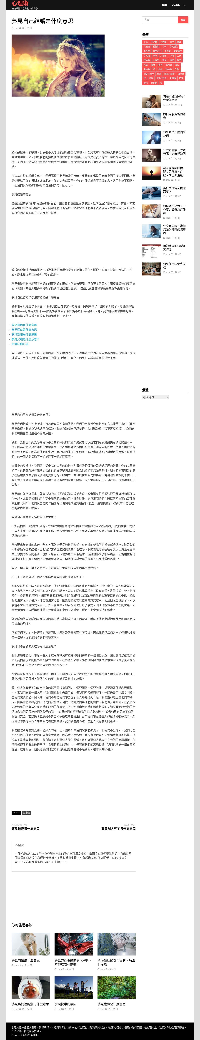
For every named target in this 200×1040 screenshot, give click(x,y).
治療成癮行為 (20, 344)
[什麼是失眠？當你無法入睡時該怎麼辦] (151, 226)
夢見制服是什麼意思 (24, 334)
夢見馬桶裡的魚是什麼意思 (30, 1004)
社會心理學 (149, 73)
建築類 (147, 60)
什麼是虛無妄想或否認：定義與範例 (174, 152)
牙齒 (160, 69)
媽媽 (155, 55)
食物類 (154, 83)
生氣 (177, 69)
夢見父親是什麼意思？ (26, 339)
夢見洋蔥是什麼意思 (24, 330)
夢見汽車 (157, 51)
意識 (146, 64)
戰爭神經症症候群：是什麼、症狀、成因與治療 (173, 172)
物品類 (169, 69)
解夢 (164, 5)
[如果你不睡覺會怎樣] (151, 264)
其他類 (147, 46)
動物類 (156, 46)
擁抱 (160, 64)
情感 (172, 60)
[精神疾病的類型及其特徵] (151, 246)
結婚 (159, 73)
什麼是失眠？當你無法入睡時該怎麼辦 (174, 229)
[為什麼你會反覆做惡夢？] (151, 188)
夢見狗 (167, 51)
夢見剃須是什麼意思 (26, 960)
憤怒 (153, 64)
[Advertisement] (74, 124)
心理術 (34, 1035)
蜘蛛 (151, 78)
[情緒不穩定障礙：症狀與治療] (151, 97)
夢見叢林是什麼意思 (112, 1004)
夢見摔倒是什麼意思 (24, 325)
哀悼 (164, 46)
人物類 (163, 42)
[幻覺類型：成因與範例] (151, 132)
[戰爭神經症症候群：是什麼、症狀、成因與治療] (151, 168)
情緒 (179, 60)
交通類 (154, 42)
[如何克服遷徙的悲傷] (151, 115)
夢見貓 (147, 55)
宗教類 (163, 55)
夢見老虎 (178, 51)
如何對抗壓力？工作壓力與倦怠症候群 (174, 209)
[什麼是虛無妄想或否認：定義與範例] (151, 150)
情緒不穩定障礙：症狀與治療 (174, 98)
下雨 (146, 42)
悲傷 (164, 60)
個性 (172, 42)
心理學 (176, 5)
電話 (181, 78)
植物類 (169, 64)
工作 (179, 55)
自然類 (181, 73)
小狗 (172, 55)
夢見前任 (174, 46)
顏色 (146, 83)
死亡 (177, 64)
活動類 (26, 812)
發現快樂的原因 (65, 1004)
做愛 (179, 42)
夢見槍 (147, 51)
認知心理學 (161, 78)
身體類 (173, 78)
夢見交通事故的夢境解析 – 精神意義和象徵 (73, 962)
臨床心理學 (169, 73)
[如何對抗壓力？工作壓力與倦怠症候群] (151, 206)
